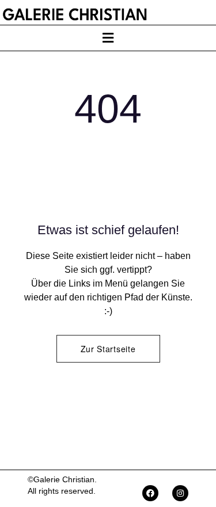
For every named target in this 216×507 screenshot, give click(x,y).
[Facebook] (150, 493)
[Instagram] (180, 493)
